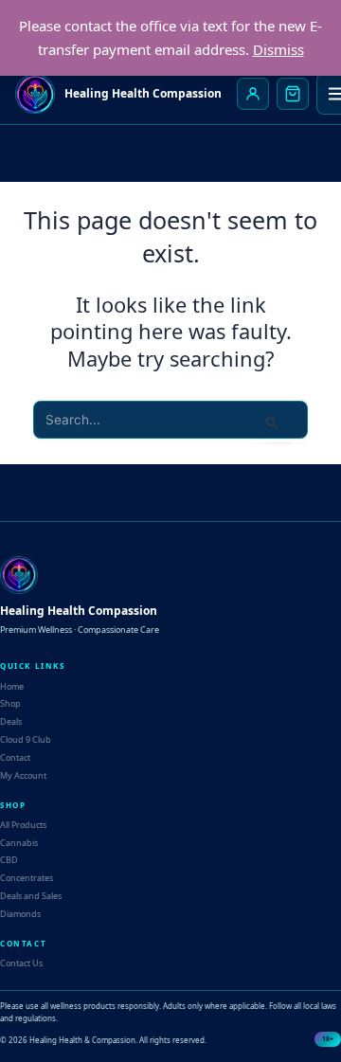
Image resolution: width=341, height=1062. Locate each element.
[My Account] (253, 94)
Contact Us (21, 963)
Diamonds (20, 914)
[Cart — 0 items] (293, 94)
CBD (9, 860)
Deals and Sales (31, 896)
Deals (11, 721)
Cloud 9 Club (25, 739)
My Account (23, 775)
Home (12, 686)
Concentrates (26, 878)
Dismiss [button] (278, 49)
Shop (10, 703)
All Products (23, 825)
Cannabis (19, 843)
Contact (15, 757)
